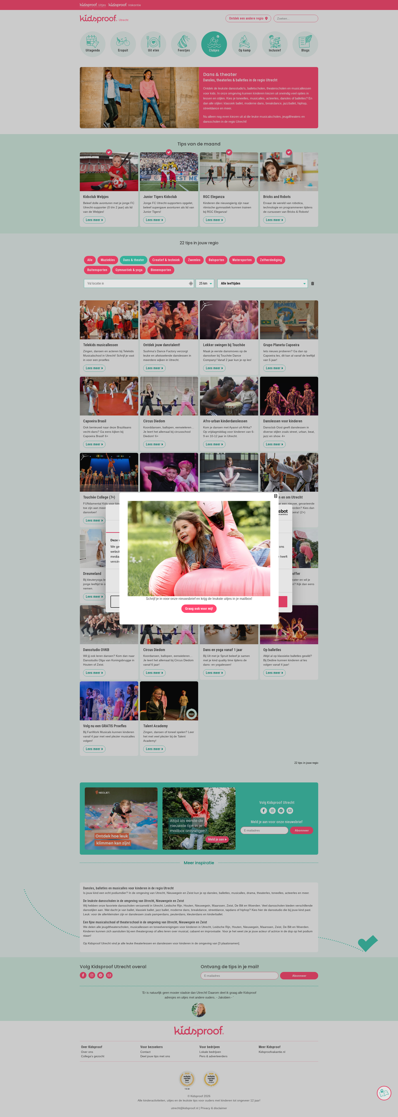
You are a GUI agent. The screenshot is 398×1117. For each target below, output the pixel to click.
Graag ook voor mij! (199, 608)
